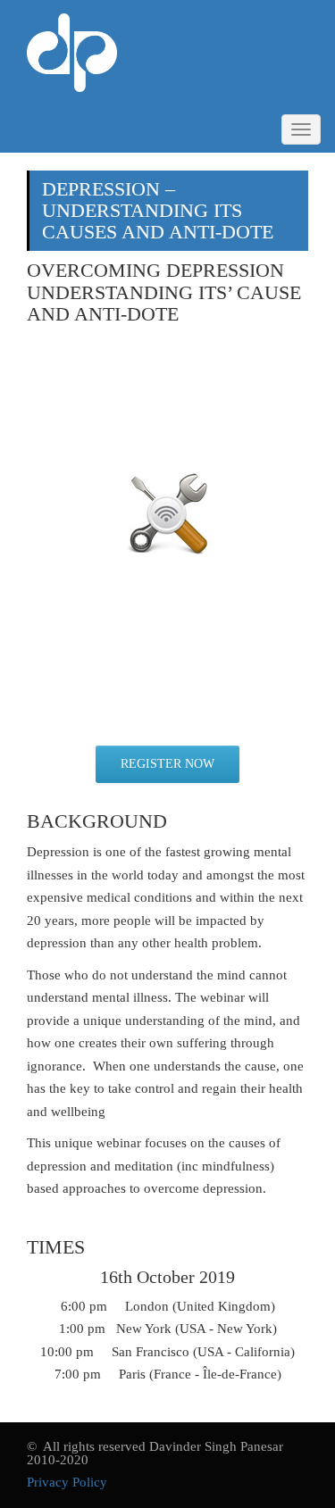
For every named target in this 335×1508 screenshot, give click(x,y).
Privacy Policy (67, 1482)
